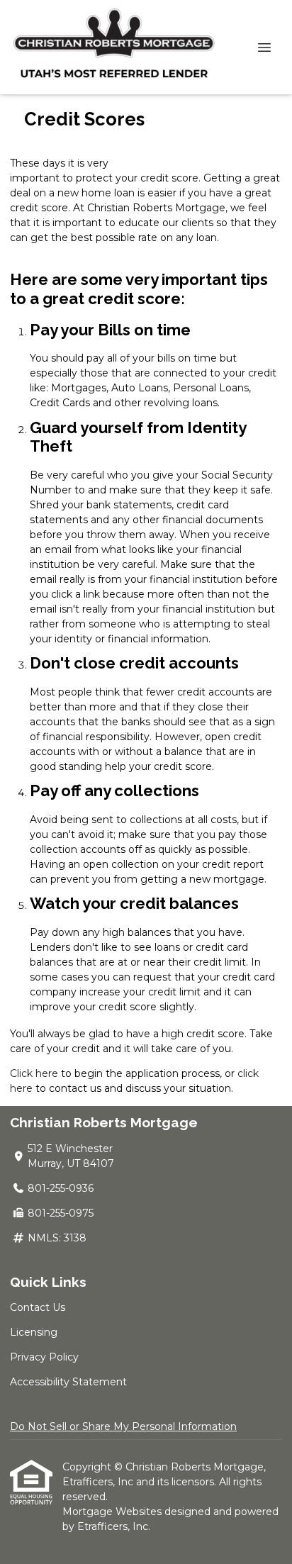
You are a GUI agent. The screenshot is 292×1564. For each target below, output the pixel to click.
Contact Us (37, 1307)
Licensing (33, 1332)
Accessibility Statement (68, 1381)
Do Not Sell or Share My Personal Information (123, 1426)
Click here (34, 1073)
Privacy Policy (44, 1357)
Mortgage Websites (113, 1511)
